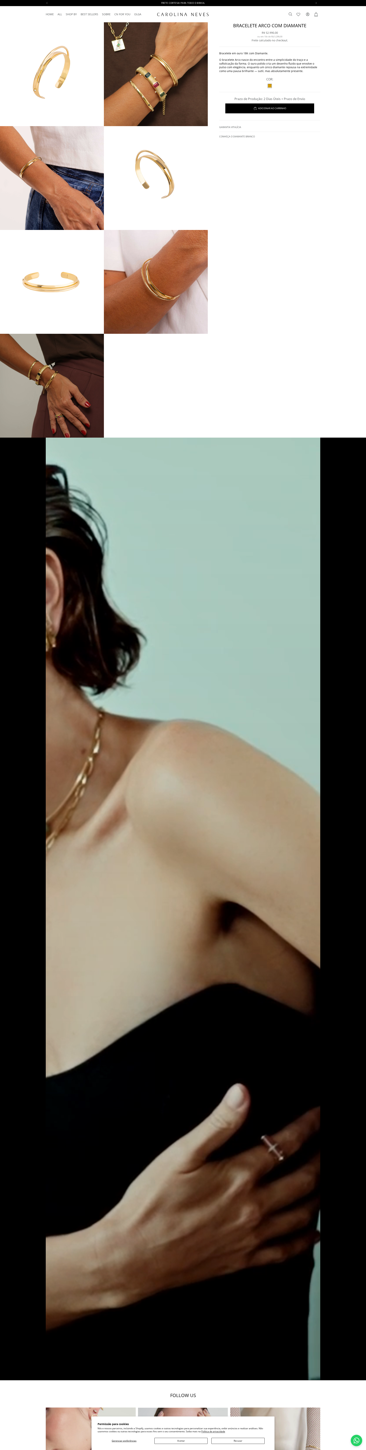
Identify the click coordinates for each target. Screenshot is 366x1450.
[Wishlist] (298, 14)
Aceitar (181, 1440)
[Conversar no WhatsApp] (356, 1440)
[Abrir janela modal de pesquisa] (290, 14)
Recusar (238, 1440)
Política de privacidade (213, 1431)
